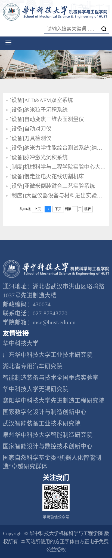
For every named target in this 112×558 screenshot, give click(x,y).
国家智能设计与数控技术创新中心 (47, 446)
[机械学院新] (56, 12)
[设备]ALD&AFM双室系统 (41, 100)
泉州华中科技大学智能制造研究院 (47, 434)
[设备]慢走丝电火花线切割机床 (47, 176)
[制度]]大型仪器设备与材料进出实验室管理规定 (58, 196)
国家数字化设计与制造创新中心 (44, 411)
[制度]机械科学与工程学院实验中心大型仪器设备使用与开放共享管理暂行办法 (58, 167)
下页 (58, 209)
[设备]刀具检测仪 (30, 138)
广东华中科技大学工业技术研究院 (47, 354)
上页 (37, 209)
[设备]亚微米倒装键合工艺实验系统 (52, 186)
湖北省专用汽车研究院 (33, 366)
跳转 (87, 209)
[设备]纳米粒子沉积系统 (39, 110)
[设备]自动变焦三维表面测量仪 (47, 119)
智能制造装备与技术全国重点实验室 (50, 377)
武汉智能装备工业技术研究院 (41, 423)
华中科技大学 (21, 343)
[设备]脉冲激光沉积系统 (39, 157)
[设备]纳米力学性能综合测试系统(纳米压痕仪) (58, 148)
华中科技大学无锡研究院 (36, 389)
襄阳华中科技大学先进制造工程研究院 (53, 400)
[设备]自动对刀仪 (30, 129)
